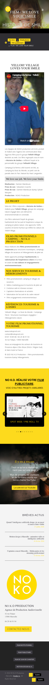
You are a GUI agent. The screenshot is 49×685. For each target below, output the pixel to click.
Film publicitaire (18, 43)
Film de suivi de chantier (24, 659)
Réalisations (24, 40)
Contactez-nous (18, 629)
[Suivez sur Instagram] (34, 680)
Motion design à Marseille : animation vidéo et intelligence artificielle (26, 537)
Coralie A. (16, 676)
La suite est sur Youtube (24, 487)
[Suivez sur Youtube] (31, 675)
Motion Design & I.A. (24, 666)
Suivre (37, 675)
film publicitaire (24, 652)
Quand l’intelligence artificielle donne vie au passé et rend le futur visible (25, 523)
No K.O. (12, 40)
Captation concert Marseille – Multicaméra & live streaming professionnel (25, 552)
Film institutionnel (24, 645)
